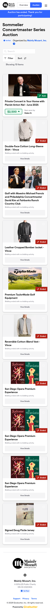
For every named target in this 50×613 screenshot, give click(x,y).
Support (16, 598)
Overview (23, 5)
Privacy (25, 598)
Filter (10, 58)
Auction (35, 5)
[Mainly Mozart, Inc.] (9, 5)
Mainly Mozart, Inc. (37, 40)
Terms (34, 598)
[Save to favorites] (44, 78)
